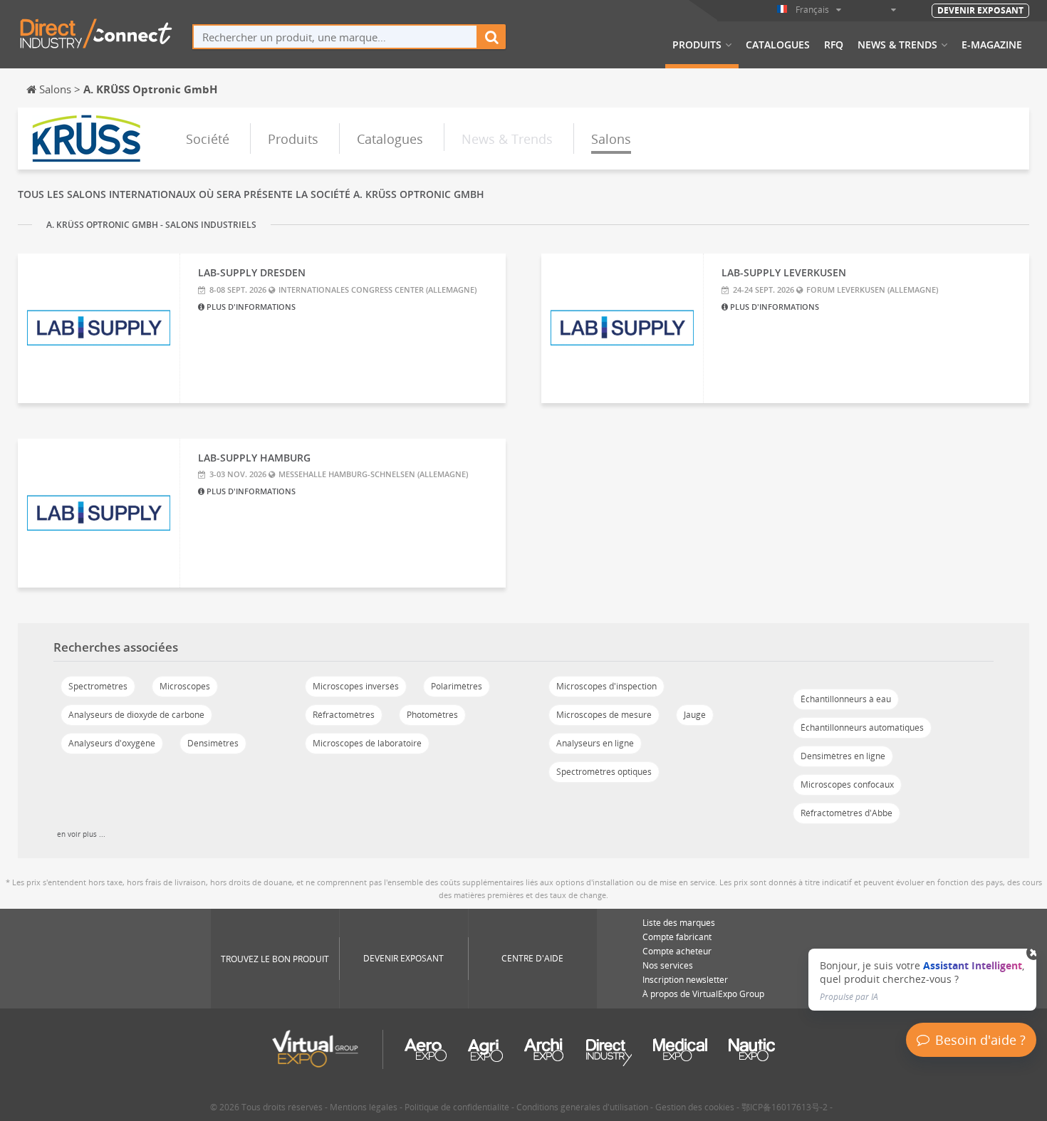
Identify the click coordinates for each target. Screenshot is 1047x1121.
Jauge (695, 715)
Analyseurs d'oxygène (111, 743)
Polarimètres (456, 686)
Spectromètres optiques (604, 772)
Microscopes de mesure (604, 715)
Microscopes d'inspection (606, 686)
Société (207, 138)
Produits (697, 44)
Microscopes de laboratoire (367, 743)
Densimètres (213, 743)
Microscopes (185, 686)
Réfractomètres (344, 715)
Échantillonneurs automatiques (862, 727)
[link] (922, 980)
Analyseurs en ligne (595, 743)
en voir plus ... (81, 834)
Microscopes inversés (356, 686)
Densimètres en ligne (843, 756)
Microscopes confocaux (847, 784)
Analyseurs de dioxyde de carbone (136, 715)
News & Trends (897, 44)
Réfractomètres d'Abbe (846, 813)
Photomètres (432, 715)
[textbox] (335, 36)
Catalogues (778, 44)
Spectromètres (97, 686)
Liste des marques (678, 923)
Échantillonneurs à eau (846, 699)
